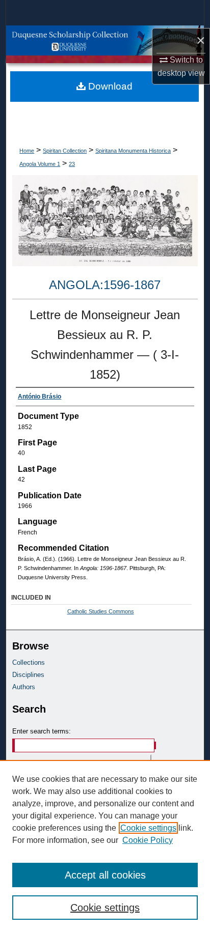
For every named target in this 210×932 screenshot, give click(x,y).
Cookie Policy (147, 840)
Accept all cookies (105, 875)
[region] (105, 846)
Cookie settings (148, 828)
